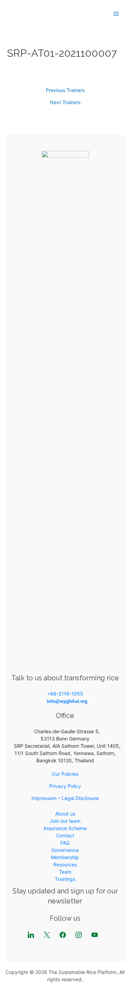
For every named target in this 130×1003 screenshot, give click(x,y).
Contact (65, 835)
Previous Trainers (65, 90)
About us (65, 814)
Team (65, 872)
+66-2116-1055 (65, 694)
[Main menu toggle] (116, 14)
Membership (65, 857)
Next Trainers (65, 102)
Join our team (65, 821)
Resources (65, 864)
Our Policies (65, 774)
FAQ (65, 843)
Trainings (65, 879)
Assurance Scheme (65, 828)
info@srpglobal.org (67, 701)
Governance (65, 850)
